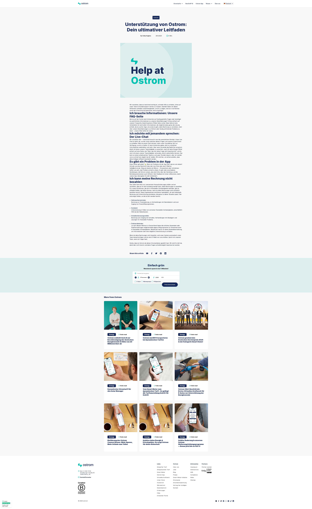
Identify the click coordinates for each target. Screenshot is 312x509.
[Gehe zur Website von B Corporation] (116, 488)
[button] (178, 4)
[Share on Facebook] (152, 253)
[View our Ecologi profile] (206, 471)
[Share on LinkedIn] (165, 253)
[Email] (147, 253)
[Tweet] (156, 253)
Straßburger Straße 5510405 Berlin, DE (87, 473)
